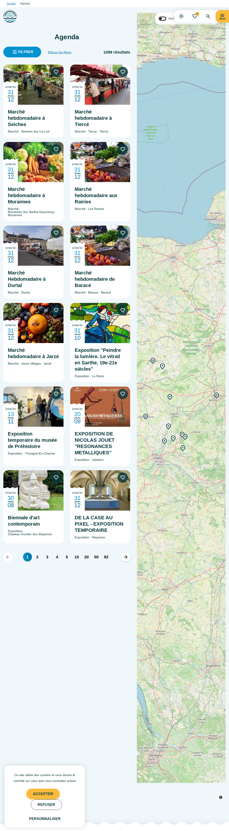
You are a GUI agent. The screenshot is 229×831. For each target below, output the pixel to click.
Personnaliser (45, 819)
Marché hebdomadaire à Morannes (26, 195)
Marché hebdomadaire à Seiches (26, 118)
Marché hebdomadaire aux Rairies (96, 195)
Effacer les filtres (59, 52)
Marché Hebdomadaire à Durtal (27, 279)
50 (96, 557)
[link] (181, 16)
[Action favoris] (56, 72)
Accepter (43, 794)
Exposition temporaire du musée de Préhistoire (32, 440)
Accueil (11, 3)
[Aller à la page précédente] (7, 557)
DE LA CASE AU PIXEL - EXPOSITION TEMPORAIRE (99, 524)
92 (106, 557)
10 (76, 557)
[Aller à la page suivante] (125, 557)
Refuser (46, 805)
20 (86, 557)
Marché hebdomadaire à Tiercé (93, 118)
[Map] (181, 404)
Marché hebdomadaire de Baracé (95, 279)
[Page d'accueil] (10, 16)
